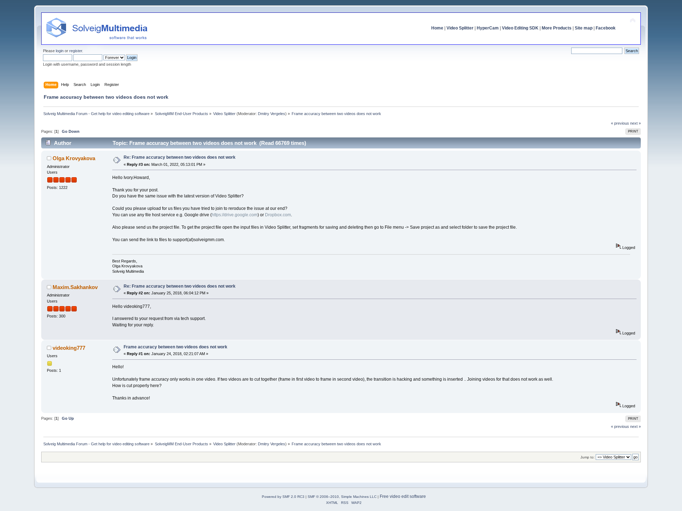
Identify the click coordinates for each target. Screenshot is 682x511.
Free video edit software (403, 496)
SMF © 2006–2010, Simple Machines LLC (342, 497)
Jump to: (587, 457)
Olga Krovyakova (74, 158)
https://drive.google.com (235, 214)
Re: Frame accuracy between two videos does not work (180, 157)
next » (635, 123)
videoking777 (69, 348)
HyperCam (488, 28)
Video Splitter (459, 28)
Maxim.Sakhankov (75, 287)
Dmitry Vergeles (271, 114)
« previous (620, 123)
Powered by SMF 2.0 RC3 (283, 497)
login (60, 51)
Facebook (606, 28)
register (75, 51)
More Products (557, 28)
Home (437, 28)
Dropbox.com (278, 214)
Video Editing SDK (520, 28)
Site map (583, 28)
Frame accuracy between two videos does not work (175, 346)
